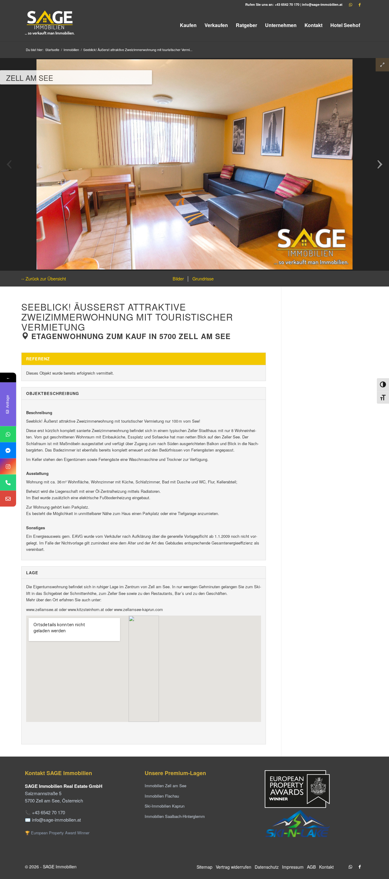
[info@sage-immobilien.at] (8, 498)
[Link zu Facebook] (359, 4)
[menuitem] (188, 25)
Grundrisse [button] (202, 278)
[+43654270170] (8, 434)
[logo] (50, 25)
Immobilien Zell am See (165, 785)
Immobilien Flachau (162, 796)
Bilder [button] (178, 278)
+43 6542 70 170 (287, 4)
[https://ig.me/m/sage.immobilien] (8, 466)
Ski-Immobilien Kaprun (164, 806)
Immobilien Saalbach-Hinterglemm (175, 816)
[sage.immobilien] (8, 450)
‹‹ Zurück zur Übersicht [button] (43, 278)
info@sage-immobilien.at (322, 4)
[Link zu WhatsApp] (350, 4)
